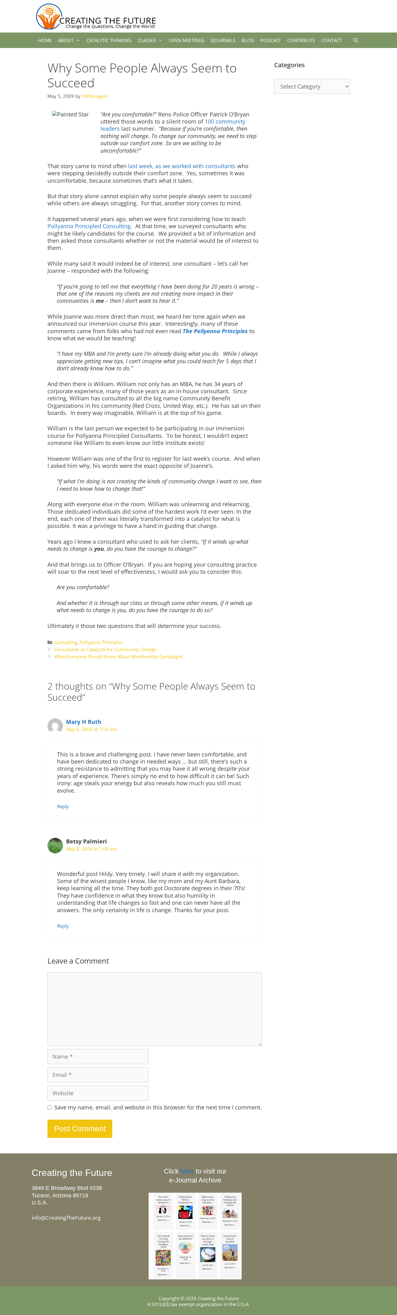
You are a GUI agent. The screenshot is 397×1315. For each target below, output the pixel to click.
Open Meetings (186, 40)
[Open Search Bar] (356, 40)
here (187, 1171)
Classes (147, 40)
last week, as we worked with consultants (182, 166)
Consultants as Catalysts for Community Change (105, 649)
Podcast (271, 40)
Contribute (301, 40)
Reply (63, 806)
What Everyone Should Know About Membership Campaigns (118, 656)
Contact (331, 40)
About (66, 40)
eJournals (223, 40)
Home (45, 40)
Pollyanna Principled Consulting (89, 226)
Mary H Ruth (83, 721)
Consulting (65, 642)
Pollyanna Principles (101, 642)
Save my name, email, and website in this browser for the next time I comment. (158, 1107)
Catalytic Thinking (109, 40)
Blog (248, 40)
